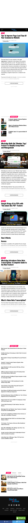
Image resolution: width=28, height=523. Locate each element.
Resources (6, 510)
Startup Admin (6, 41)
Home (3, 508)
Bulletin (14, 512)
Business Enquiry (21, 510)
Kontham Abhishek (6, 151)
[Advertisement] (14, 14)
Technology (12, 508)
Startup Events (19, 508)
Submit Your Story (13, 510)
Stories (7, 508)
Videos (24, 508)
